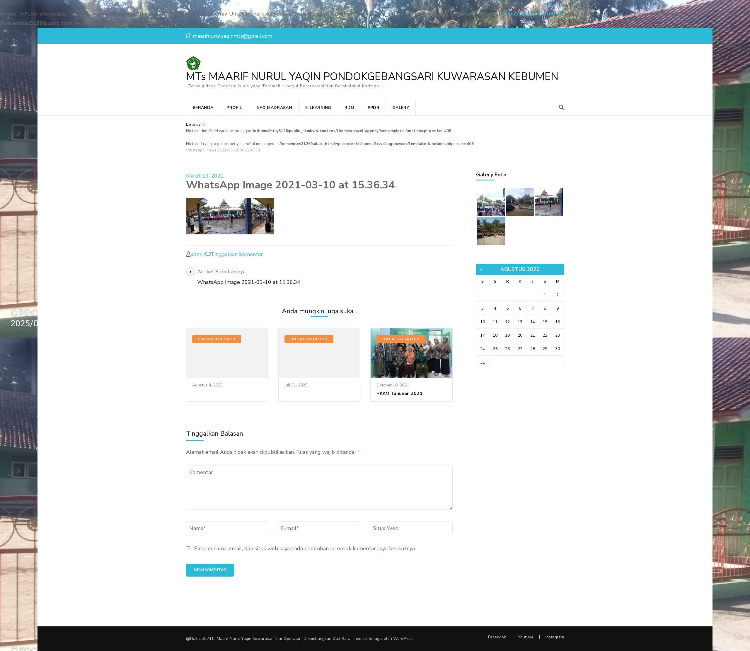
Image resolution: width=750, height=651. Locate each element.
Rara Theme (353, 638)
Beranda (203, 107)
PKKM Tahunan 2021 (399, 393)
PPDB (373, 107)
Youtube (525, 637)
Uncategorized (216, 339)
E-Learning (318, 107)
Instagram (555, 637)
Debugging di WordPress (532, 13)
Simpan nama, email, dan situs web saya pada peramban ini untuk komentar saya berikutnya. (305, 548)
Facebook (497, 637)
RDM (349, 107)
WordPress (403, 638)
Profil (234, 107)
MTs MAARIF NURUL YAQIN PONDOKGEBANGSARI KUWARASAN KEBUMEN (372, 76)
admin (198, 254)
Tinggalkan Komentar (237, 254)
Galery (400, 107)
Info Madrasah (273, 107)
